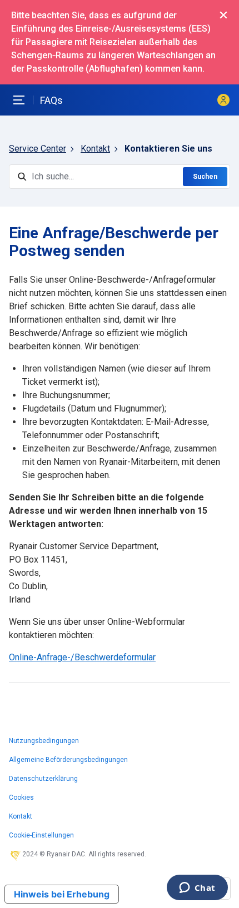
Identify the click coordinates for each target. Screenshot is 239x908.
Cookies (21, 797)
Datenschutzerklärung (43, 778)
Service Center (37, 148)
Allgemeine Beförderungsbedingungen (68, 760)
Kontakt (95, 148)
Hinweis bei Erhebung (61, 894)
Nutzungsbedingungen (44, 741)
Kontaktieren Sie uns (168, 148)
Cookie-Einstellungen (41, 835)
